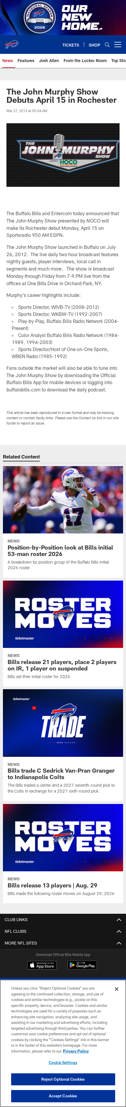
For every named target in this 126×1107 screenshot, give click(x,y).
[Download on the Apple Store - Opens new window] (42, 966)
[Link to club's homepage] (12, 42)
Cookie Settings (63, 1062)
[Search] (107, 45)
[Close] (116, 989)
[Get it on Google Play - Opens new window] (82, 968)
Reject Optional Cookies (63, 1079)
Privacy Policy (76, 1051)
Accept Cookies (63, 1096)
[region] (63, 1043)
